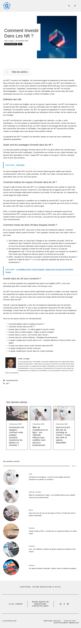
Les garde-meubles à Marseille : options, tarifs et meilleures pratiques (52, 568)
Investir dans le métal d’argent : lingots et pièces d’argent (31, 332)
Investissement (10, 44)
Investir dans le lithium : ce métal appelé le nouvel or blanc (32, 329)
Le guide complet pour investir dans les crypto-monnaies (31, 351)
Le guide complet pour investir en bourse (25, 348)
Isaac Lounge (8, 41)
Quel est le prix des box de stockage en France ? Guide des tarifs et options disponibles (63, 435)
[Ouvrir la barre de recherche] (69, 6)
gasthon (8, 621)
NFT (20, 44)
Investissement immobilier (66, 623)
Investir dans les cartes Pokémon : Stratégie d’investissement (33, 337)
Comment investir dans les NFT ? (22, 327)
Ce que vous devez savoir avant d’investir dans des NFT (31, 346)
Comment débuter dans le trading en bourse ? (27, 324)
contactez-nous (40, 606)
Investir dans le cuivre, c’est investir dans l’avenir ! (29, 335)
